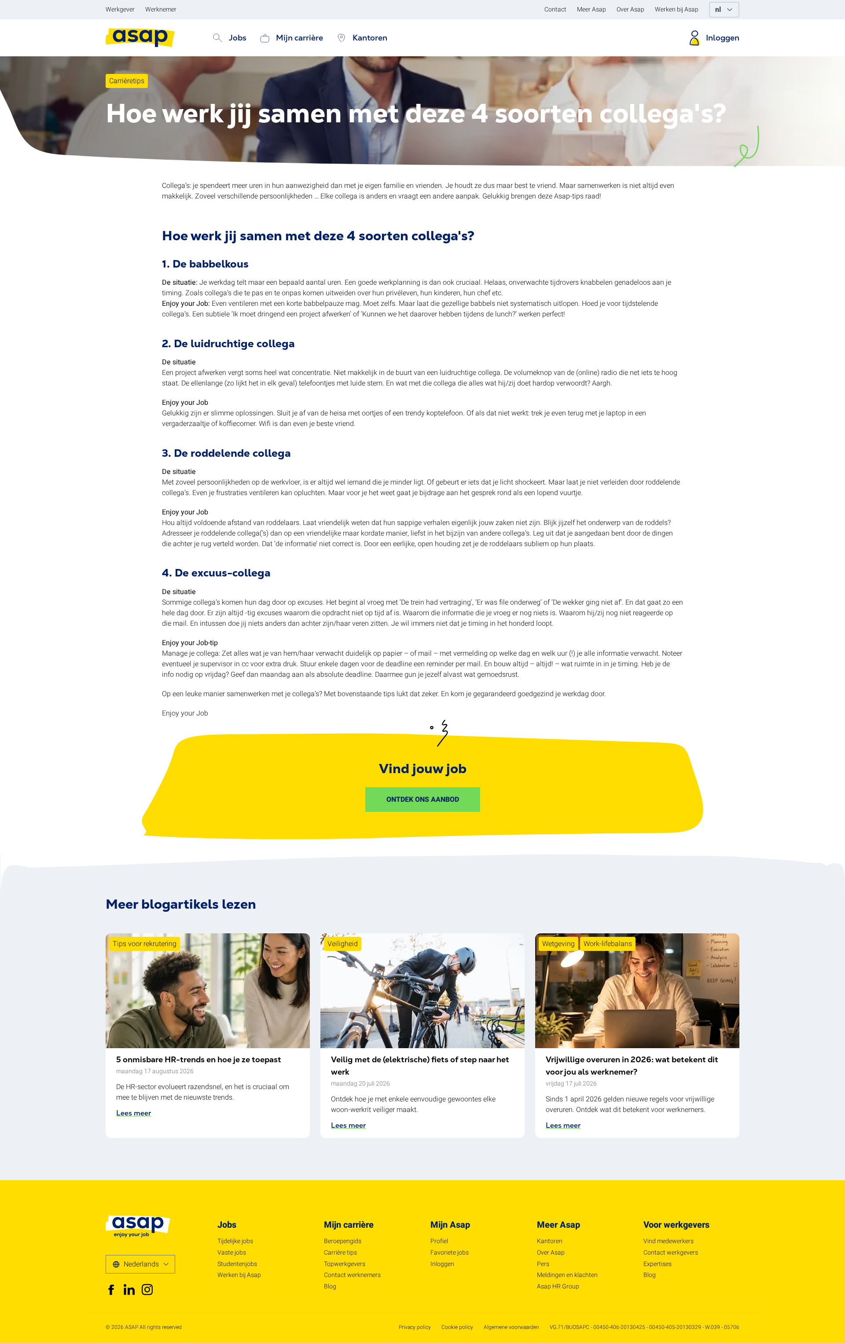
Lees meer (133, 1113)
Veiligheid (342, 944)
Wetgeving (558, 944)
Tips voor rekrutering (144, 944)
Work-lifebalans (608, 944)
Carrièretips (126, 81)
